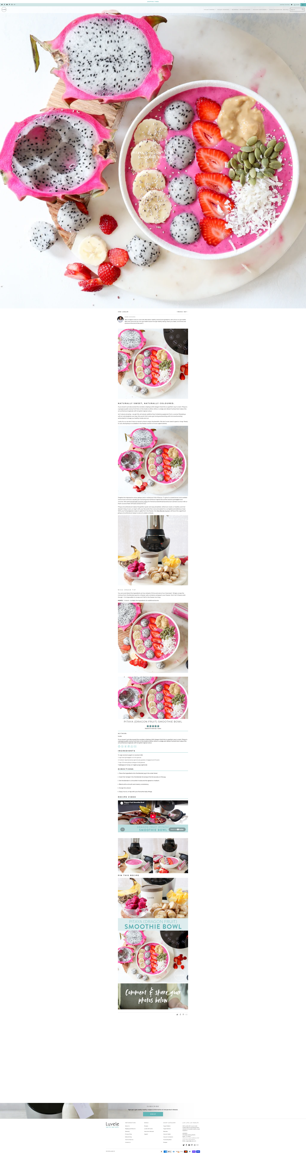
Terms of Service (129, 1139)
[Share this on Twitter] (177, 1015)
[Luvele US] (4, 9)
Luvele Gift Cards (148, 1128)
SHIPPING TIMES (153, 1)
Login (297, 4)
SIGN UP (153, 1114)
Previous (180, 311)
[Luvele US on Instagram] (12, 4)
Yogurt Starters (167, 1128)
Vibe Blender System (163, 511)
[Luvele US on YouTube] (7, 4)
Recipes (146, 1126)
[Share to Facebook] (125, 747)
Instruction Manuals (149, 1131)
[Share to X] (122, 747)
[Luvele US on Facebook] (4, 4)
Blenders (165, 1131)
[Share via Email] (135, 747)
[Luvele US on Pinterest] (9, 4)
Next (185, 311)
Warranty (127, 1131)
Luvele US (112, 1151)
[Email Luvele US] (14, 4)
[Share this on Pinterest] (183, 1015)
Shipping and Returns (130, 1128)
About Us (127, 1126)
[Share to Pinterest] (128, 747)
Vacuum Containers (168, 1137)
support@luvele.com (191, 1141)
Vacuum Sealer (167, 1134)
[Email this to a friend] (186, 1015)
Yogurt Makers (166, 1126)
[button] (210, 10)
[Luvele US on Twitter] (2, 4)
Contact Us (127, 1142)
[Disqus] (153, 1040)
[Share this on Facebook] (180, 1015)
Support (146, 1134)
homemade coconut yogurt (139, 501)
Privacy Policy (128, 1134)
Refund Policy (128, 1137)
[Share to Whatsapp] (132, 747)
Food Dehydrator (167, 1139)
